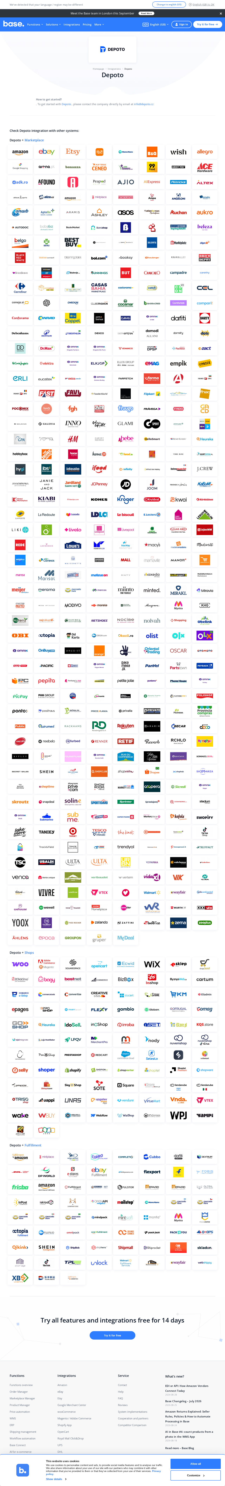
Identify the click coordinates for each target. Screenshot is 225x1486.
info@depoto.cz (143, 104)
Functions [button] (33, 24)
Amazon (62, 1385)
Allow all (195, 1463)
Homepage (98, 68)
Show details (54, 1479)
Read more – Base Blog (179, 1448)
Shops (29, 952)
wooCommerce (66, 1411)
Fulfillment (33, 1145)
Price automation (20, 1411)
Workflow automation (23, 1438)
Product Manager (20, 1405)
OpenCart (63, 1431)
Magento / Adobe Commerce (74, 1418)
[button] (155, 24)
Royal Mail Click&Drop (70, 1438)
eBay (60, 1391)
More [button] (97, 24)
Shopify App (64, 1425)
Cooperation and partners (133, 1418)
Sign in (183, 24)
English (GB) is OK (203, 4)
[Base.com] (13, 24)
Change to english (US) (169, 4)
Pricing (87, 24)
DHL (60, 1451)
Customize (193, 1475)
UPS (59, 1445)
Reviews (123, 1405)
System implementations (132, 1411)
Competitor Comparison (132, 1425)
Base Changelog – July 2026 (183, 1401)
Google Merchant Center (71, 1405)
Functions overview (21, 1385)
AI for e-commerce (20, 1451)
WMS (13, 1418)
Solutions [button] (52, 24)
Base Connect (18, 1445)
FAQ (120, 1398)
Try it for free (205, 24)
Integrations (72, 24)
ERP (12, 1425)
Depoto (66, 104)
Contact (122, 1385)
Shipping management (23, 1431)
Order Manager (19, 1391)
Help (120, 1391)
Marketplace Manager (22, 1398)
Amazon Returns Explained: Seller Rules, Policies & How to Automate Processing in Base (188, 1416)
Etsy (59, 1398)
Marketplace (34, 140)
